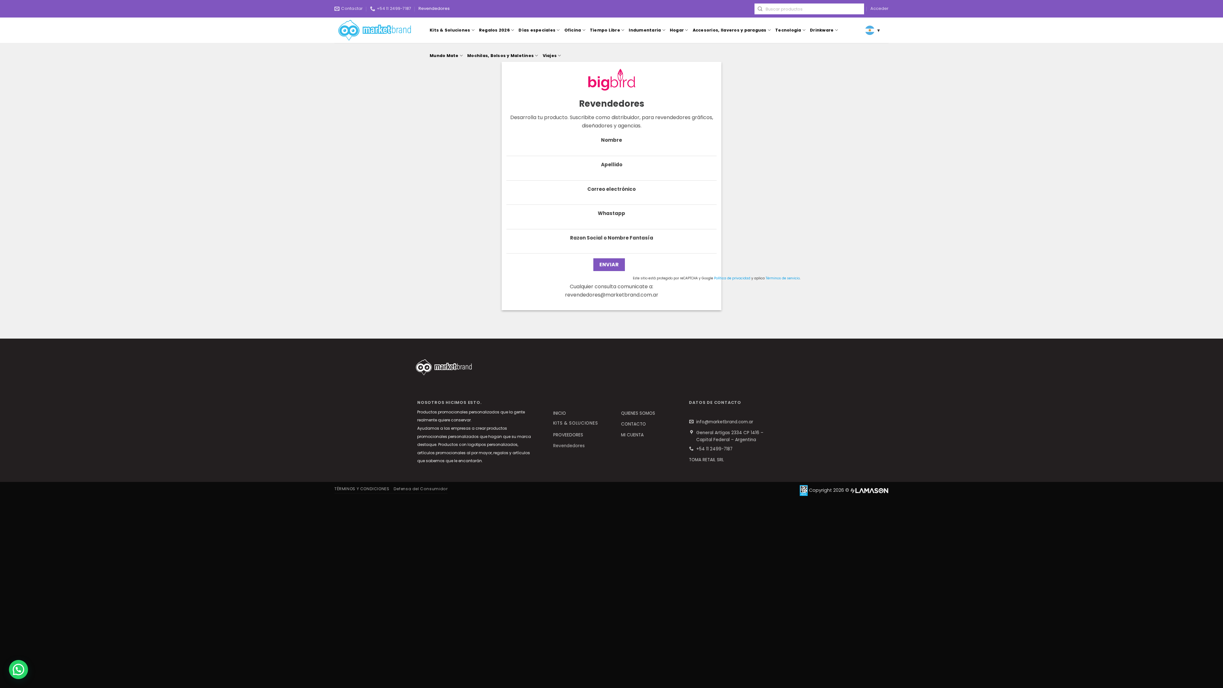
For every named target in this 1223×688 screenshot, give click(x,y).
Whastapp (611, 213)
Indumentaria (645, 30)
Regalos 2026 (494, 30)
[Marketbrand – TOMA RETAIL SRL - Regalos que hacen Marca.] (376, 30)
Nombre (611, 140)
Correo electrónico (611, 189)
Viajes (550, 55)
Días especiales (537, 30)
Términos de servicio (783, 278)
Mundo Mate (444, 55)
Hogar (677, 30)
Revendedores (434, 8)
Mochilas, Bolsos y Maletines (500, 55)
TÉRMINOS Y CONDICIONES (361, 488)
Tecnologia (788, 30)
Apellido (611, 164)
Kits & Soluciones (450, 30)
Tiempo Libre (605, 30)
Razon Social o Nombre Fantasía (611, 237)
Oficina (572, 30)
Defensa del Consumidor (420, 488)
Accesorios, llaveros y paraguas (730, 30)
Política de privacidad (732, 278)
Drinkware (821, 30)
